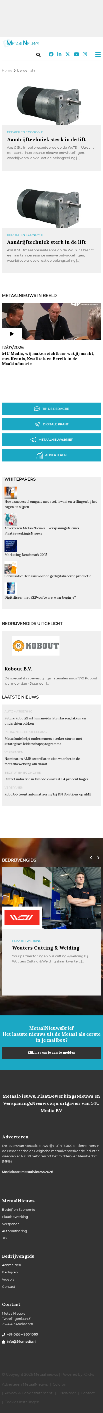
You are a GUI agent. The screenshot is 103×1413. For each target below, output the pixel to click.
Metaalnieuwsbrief (56, 439)
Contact (8, 1286)
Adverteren (55, 455)
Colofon (59, 1384)
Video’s (8, 1279)
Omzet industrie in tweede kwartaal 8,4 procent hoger (46, 779)
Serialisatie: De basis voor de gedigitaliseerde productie (47, 576)
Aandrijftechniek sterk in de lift (46, 139)
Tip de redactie (55, 409)
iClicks (89, 1374)
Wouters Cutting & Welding (46, 948)
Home (7, 70)
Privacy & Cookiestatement (28, 1393)
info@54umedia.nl (21, 1341)
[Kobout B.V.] (35, 663)
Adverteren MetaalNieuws (25, 1384)
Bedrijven (10, 1272)
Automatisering (18, 711)
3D (4, 1238)
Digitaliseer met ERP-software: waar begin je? (40, 597)
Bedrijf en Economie (25, 132)
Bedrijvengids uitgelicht (32, 623)
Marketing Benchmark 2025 (25, 555)
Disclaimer (67, 1393)
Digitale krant (55, 424)
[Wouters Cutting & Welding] (22, 917)
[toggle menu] (96, 54)
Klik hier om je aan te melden (51, 1052)
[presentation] (90, 858)
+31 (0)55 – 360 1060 (22, 1334)
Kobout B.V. (18, 668)
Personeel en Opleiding (25, 732)
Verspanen (13, 752)
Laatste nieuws (20, 697)
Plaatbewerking (27, 941)
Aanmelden (11, 1265)
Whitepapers (20, 479)
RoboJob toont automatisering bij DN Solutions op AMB (48, 794)
